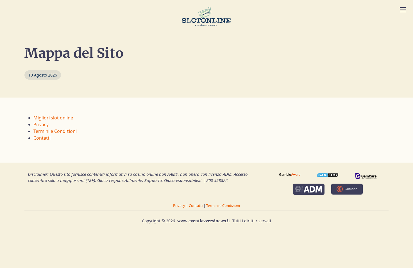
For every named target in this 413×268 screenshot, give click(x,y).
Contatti (42, 138)
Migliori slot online (53, 118)
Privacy (41, 124)
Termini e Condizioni (55, 131)
